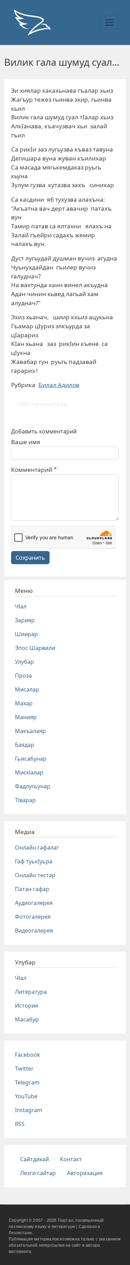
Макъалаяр (30, 731)
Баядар (24, 745)
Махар (24, 703)
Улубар (24, 662)
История (26, 1005)
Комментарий (31, 470)
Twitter (24, 1068)
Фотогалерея (33, 916)
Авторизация (85, 1173)
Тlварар (25, 800)
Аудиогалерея (34, 903)
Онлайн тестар (35, 875)
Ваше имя (25, 442)
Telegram (27, 1082)
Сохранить (30, 557)
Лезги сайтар (38, 1173)
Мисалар (27, 689)
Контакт (71, 1159)
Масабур (27, 1019)
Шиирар (26, 634)
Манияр (26, 717)
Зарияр (25, 620)
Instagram (28, 1110)
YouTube (26, 1096)
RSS (20, 1124)
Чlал (20, 606)
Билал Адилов (58, 385)
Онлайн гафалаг (37, 847)
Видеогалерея (34, 930)
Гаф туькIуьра (33, 861)
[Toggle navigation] (109, 22)
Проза (23, 675)
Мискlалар (29, 772)
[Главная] (32, 22)
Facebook (27, 1054)
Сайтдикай (34, 1159)
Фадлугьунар (32, 786)
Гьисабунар (30, 758)
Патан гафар (32, 889)
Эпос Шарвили (35, 648)
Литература (31, 992)
